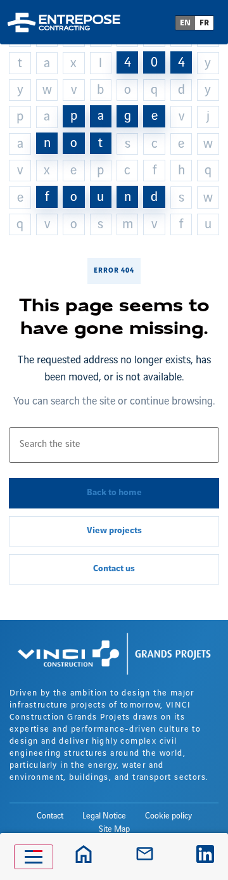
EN (185, 22)
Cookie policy (168, 816)
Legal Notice (104, 816)
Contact (50, 816)
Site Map (114, 829)
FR (204, 22)
